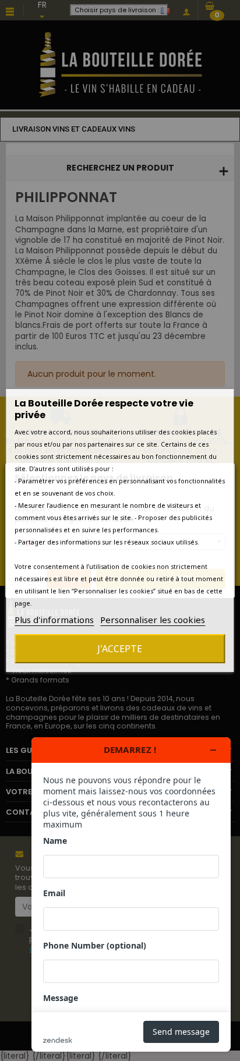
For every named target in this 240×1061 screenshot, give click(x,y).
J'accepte (119, 648)
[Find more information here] (131, 894)
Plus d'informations (54, 619)
